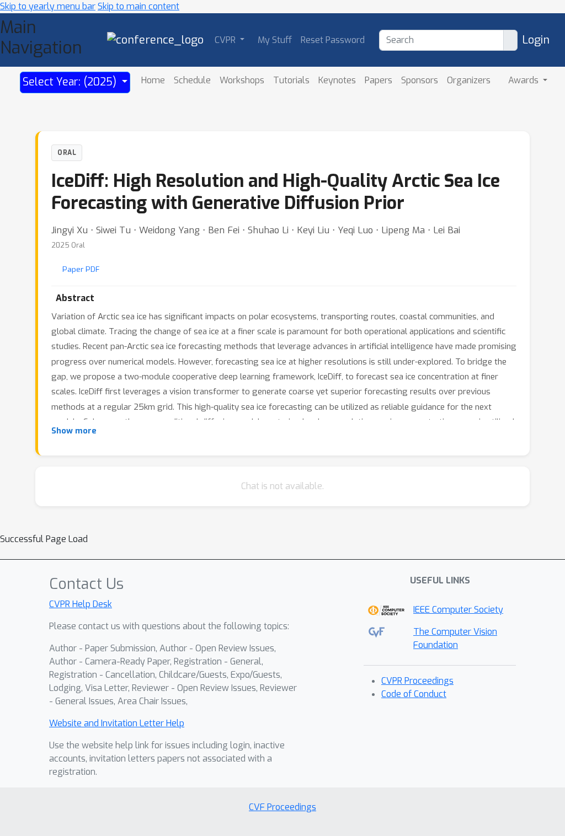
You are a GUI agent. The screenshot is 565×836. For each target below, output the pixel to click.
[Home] (155, 39)
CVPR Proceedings (417, 681)
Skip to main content (138, 6)
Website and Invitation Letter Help (116, 723)
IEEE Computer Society (458, 609)
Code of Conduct (413, 694)
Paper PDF (81, 269)
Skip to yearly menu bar (47, 6)
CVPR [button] (226, 40)
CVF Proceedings (282, 807)
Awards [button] (524, 80)
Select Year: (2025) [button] (71, 82)
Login (536, 40)
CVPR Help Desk (80, 604)
